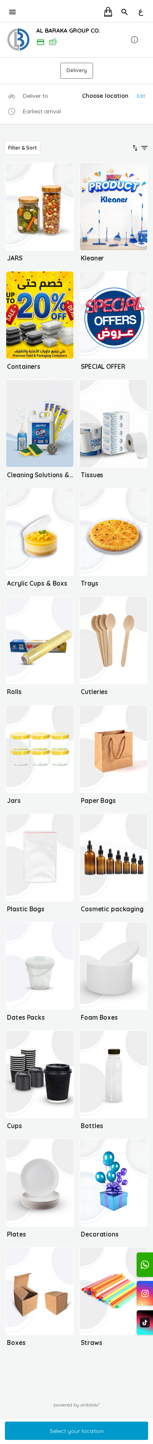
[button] (76, 39)
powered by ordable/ (76, 1405)
